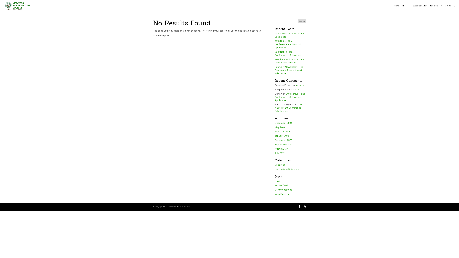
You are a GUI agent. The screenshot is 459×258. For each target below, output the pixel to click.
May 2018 (280, 127)
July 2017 (279, 153)
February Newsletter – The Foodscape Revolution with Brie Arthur (289, 70)
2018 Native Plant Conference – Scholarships (289, 107)
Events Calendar (419, 6)
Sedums (299, 85)
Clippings (280, 165)
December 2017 (283, 140)
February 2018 (282, 131)
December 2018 (283, 123)
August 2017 (281, 149)
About (404, 6)
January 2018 (282, 136)
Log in (278, 181)
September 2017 (283, 144)
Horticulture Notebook (287, 169)
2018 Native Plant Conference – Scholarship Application (288, 44)
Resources (434, 6)
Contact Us (446, 6)
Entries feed (281, 185)
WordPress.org (282, 194)
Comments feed (283, 189)
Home (396, 6)
